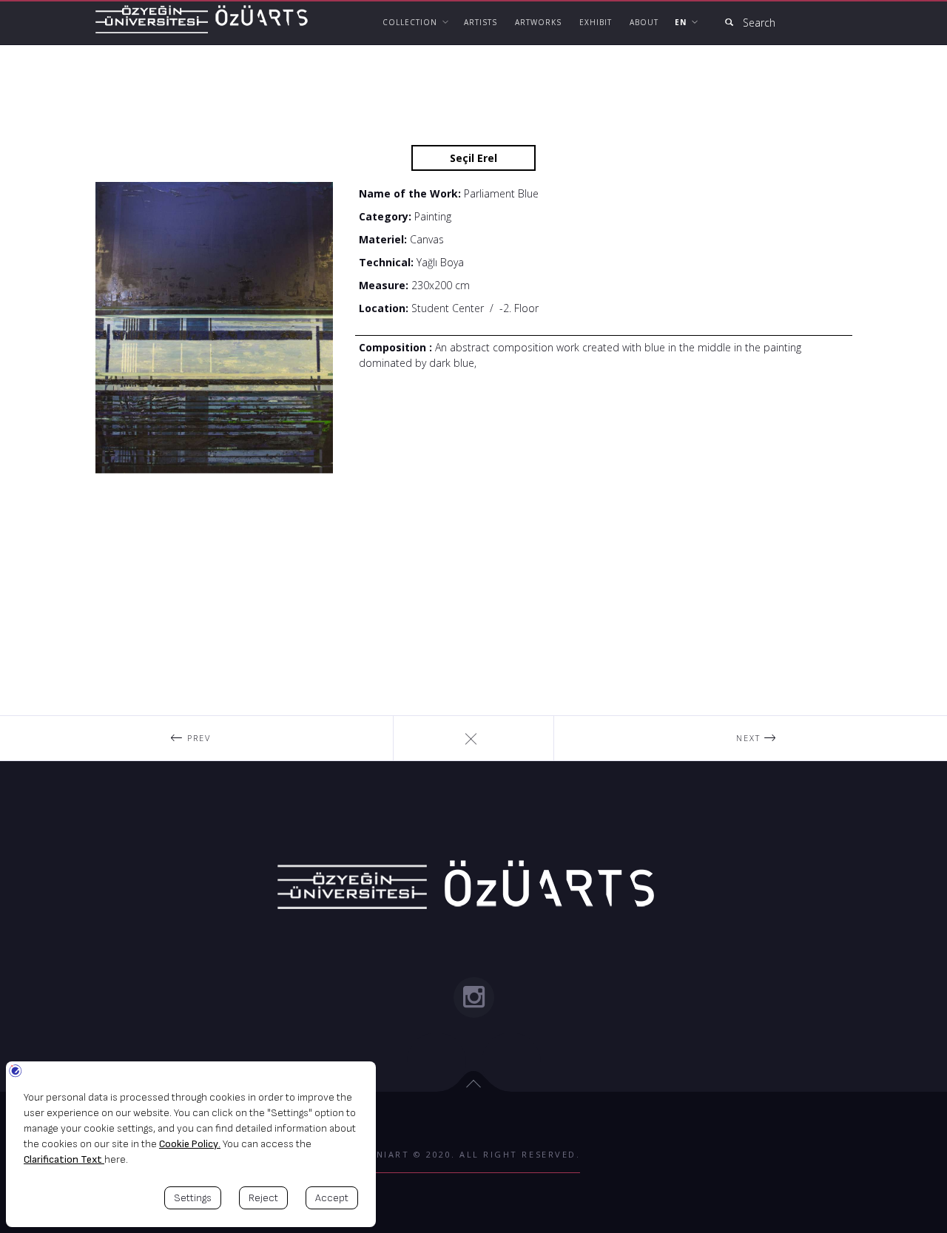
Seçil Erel (473, 158)
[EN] (685, 22)
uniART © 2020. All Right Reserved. (474, 1154)
